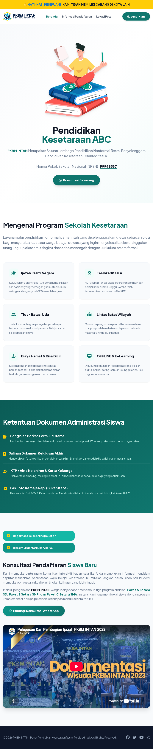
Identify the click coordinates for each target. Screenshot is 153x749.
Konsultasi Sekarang (78, 180)
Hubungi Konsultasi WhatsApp (36, 611)
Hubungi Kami (136, 16)
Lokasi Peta (104, 16)
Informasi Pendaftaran (77, 16)
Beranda (52, 16)
